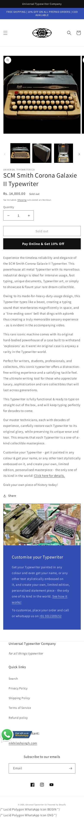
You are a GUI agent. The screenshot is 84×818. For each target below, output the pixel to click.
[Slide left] (4, 154)
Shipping (21, 199)
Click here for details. (49, 476)
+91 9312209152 (50, 616)
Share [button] (12, 496)
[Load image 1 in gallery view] (20, 153)
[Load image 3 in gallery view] (63, 153)
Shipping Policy (19, 698)
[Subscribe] (70, 768)
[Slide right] (79, 154)
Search (13, 678)
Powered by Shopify (57, 804)
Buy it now (42, 243)
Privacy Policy (18, 688)
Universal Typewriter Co (36, 804)
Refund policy (18, 718)
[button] (5, 33)
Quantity (8, 207)
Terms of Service (20, 708)
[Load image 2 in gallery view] (41, 153)
